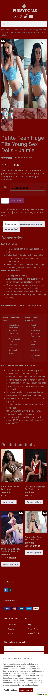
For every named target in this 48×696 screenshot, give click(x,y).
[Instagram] (10, 590)
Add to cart (16, 200)
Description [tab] (11, 224)
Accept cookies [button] (26, 690)
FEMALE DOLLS (15, 29)
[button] (31, 16)
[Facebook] (6, 590)
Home (4, 29)
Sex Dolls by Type (32, 29)
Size (5, 187)
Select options (34, 502)
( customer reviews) (23, 157)
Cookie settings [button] (10, 690)
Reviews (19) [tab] (11, 229)
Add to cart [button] (8, 502)
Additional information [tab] (31, 224)
